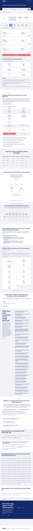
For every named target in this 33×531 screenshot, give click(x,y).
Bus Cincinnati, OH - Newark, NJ (26, 467)
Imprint (8, 528)
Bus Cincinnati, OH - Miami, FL (16, 465)
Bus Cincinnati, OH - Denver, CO (16, 467)
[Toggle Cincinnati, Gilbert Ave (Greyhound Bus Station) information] (29, 425)
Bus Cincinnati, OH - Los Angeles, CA (26, 458)
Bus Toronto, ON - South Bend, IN (17, 480)
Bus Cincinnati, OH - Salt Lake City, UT (7, 464)
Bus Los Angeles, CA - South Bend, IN (27, 471)
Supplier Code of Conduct (25, 528)
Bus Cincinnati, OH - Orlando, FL (16, 464)
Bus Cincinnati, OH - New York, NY (17, 458)
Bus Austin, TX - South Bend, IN (6, 480)
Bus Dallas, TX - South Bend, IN (6, 474)
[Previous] (4, 214)
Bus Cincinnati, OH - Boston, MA (6, 458)
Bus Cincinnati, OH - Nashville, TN (17, 437)
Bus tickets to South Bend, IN (17, 498)
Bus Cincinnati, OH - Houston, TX (7, 467)
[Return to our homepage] (4, 1)
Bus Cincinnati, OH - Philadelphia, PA (7, 437)
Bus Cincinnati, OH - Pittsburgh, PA (26, 469)
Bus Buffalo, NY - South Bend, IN (26, 480)
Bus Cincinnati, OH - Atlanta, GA (6, 465)
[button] (19, 10)
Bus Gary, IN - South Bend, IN (16, 494)
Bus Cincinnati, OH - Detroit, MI (16, 435)
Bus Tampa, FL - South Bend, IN (26, 474)
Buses (6, 498)
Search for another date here (16, 195)
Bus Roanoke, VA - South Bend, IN (17, 483)
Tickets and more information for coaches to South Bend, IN (9, 449)
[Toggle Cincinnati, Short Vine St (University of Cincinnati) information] (29, 418)
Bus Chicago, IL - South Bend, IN (16, 493)
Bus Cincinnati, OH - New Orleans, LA (27, 435)
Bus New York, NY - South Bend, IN (17, 471)
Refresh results (16, 180)
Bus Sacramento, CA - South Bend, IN (17, 476)
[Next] (29, 25)
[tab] (6, 28)
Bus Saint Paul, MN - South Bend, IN (7, 483)
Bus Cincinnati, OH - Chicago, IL (6, 435)
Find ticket (9, 65)
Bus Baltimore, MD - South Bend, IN (7, 478)
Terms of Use (13, 528)
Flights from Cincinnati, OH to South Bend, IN (9, 447)
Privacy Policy (18, 528)
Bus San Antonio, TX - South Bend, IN (27, 476)
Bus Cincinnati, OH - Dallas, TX (25, 464)
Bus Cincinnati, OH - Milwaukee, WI (7, 471)
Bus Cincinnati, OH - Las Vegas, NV (26, 460)
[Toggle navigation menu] (30, 1)
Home (3, 498)
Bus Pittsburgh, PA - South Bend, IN (17, 478)
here (23, 200)
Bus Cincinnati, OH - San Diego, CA (7, 462)
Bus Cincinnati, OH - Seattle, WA (26, 462)
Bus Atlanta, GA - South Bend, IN (16, 474)
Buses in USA (10, 498)
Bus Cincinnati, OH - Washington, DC (17, 460)
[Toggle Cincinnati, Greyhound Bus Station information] (29, 422)
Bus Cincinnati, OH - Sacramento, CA (26, 465)
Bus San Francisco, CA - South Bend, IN (7, 476)
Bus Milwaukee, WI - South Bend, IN (26, 478)
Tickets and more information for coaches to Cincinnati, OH (23, 447)
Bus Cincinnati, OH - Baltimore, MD (7, 469)
